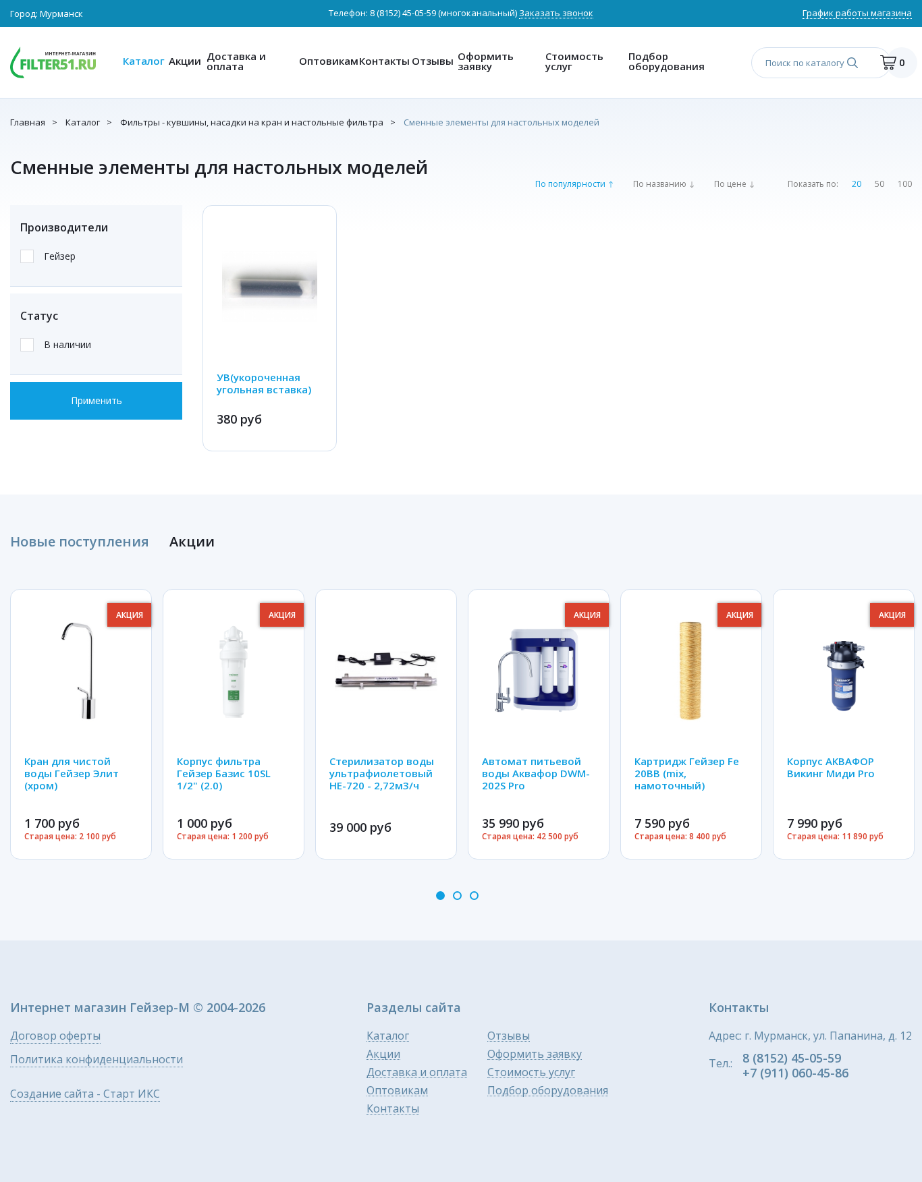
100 (905, 184)
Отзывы (431, 60)
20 (856, 184)
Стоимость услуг (574, 61)
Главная (27, 122)
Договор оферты (55, 1036)
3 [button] (474, 895)
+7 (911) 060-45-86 (795, 1073)
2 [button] (457, 895)
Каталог (142, 60)
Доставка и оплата (236, 61)
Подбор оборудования (666, 61)
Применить (96, 400)
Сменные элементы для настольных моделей (501, 122)
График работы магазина (857, 14)
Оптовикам (325, 60)
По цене (730, 184)
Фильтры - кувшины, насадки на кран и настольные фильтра (251, 122)
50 (879, 184)
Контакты (382, 60)
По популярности (570, 184)
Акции (184, 60)
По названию (659, 184)
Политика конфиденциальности (96, 1060)
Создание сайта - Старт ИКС (85, 1094)
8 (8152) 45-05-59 (403, 13)
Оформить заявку (486, 61)
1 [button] (440, 895)
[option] (81, 724)
